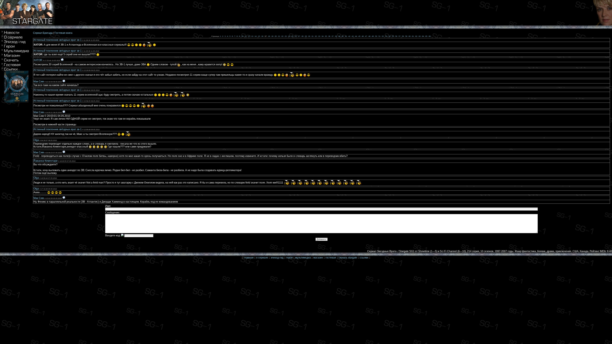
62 (416, 36)
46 (363, 36)
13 (252, 36)
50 (376, 36)
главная (249, 257)
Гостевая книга (63, 33)
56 (396, 36)
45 (359, 36)
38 (336, 36)
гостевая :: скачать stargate (341, 257)
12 (249, 36)
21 (279, 36)
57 (400, 36)
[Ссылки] (15, 65)
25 (292, 36)
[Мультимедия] (15, 52)
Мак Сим (38, 81)
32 (316, 36)
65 (426, 36)
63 (420, 36)
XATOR (38, 60)
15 (259, 36)
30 (309, 36)
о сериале (262, 257)
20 (276, 36)
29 (306, 36)
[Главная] (15, 34)
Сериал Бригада (43, 33)
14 (256, 36)
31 (312, 36)
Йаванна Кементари (45, 160)
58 (403, 36)
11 (246, 36)
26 (296, 36)
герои (289, 257)
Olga (36, 140)
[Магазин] (15, 56)
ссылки (364, 257)
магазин (318, 257)
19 (272, 36)
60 (410, 36)
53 (386, 36)
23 (286, 36)
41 (346, 36)
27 (299, 36)
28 (302, 36)
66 (430, 36)
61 (413, 36)
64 (423, 36)
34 (323, 36)
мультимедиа (303, 257)
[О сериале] (15, 38)
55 (393, 36)
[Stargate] (28, 24)
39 (339, 36)
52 (383, 36)
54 (389, 36)
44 (356, 36)
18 (269, 36)
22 (282, 36)
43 (353, 36)
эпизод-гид (277, 257)
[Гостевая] (15, 62)
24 (289, 36)
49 (373, 36)
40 (343, 36)
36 (329, 36)
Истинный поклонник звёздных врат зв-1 (57, 40)
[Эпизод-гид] (15, 43)
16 (262, 36)
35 (326, 36)
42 (349, 36)
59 (406, 36)
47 (366, 36)
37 (333, 36)
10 (242, 36)
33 (319, 36)
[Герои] (15, 47)
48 (369, 36)
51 (379, 36)
